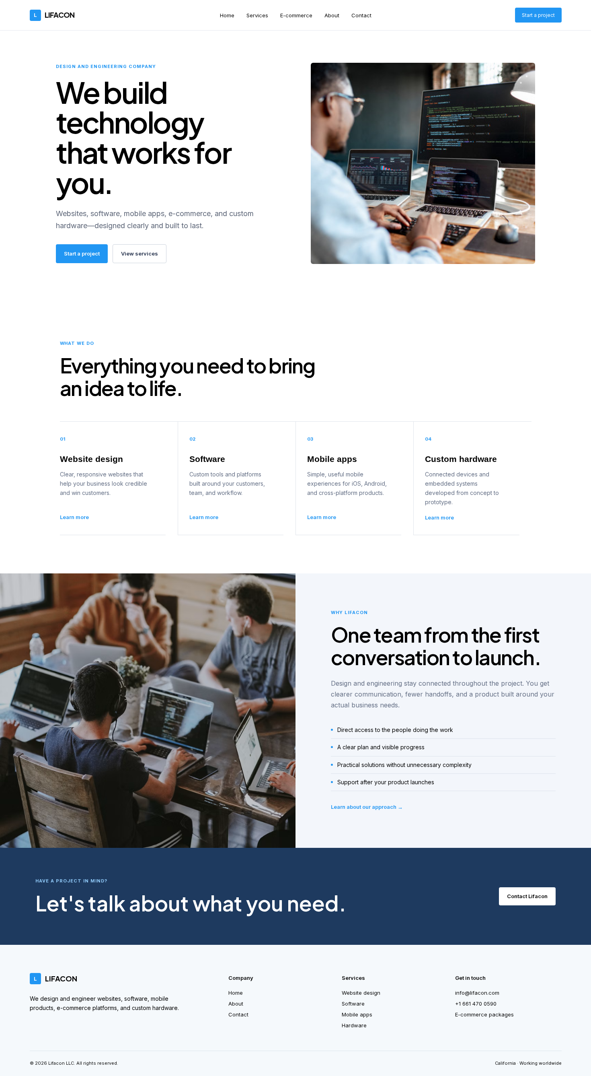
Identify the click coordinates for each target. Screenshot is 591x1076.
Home (227, 15)
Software (353, 1003)
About (331, 15)
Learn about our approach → (367, 807)
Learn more (74, 517)
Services (257, 15)
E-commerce (296, 15)
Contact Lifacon (527, 896)
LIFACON (54, 14)
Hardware (354, 1025)
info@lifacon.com (477, 992)
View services (139, 253)
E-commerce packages (484, 1014)
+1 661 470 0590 (476, 1003)
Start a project (538, 15)
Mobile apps (357, 1014)
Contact (361, 15)
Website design (361, 992)
